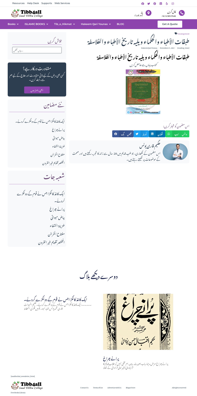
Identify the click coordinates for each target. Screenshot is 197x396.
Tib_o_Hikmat (63, 24)
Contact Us (84, 387)
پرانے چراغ (58, 129)
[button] (123, 133)
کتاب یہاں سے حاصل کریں (143, 64)
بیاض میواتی (59, 137)
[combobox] (37, 50)
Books (11, 24)
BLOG (120, 24)
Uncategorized (183, 33)
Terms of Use (98, 387)
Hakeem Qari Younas (94, 24)
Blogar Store (130, 387)
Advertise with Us (114, 387)
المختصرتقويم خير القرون (53, 162)
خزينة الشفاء (58, 145)
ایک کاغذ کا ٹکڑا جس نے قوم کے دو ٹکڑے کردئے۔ (40, 120)
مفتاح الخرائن (57, 154)
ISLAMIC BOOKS (35, 24)
